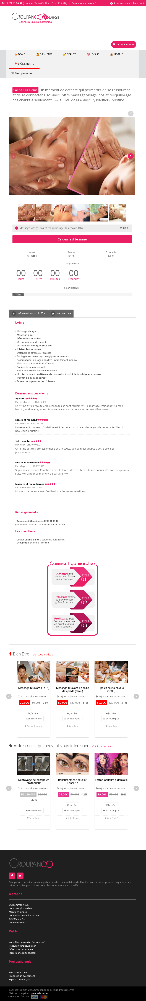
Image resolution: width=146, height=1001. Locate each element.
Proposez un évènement (22, 975)
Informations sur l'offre (31, 313)
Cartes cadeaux (124, 44)
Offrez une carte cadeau (21, 949)
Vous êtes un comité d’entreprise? (27, 942)
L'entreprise (63, 313)
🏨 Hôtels (116, 54)
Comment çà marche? (20, 908)
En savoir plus (34, 718)
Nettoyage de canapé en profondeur (33, 781)
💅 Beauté (69, 54)
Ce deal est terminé (72, 239)
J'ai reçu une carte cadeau (22, 952)
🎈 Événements (24, 63)
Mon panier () (23, 73)
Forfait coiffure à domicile (111, 780)
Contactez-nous (17, 922)
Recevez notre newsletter (22, 945)
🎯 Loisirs (93, 54)
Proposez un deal (18, 972)
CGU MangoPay (17, 919)
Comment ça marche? (84, 3)
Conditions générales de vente (25, 915)
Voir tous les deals (43, 654)
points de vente (39, 993)
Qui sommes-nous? (19, 904)
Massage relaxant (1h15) (33, 688)
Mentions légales (18, 911)
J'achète (34, 713)
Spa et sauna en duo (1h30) (111, 689)
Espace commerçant (19, 979)
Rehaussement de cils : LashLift (72, 781)
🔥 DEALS (19, 54)
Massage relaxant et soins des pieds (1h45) (72, 689)
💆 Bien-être (44, 54)
